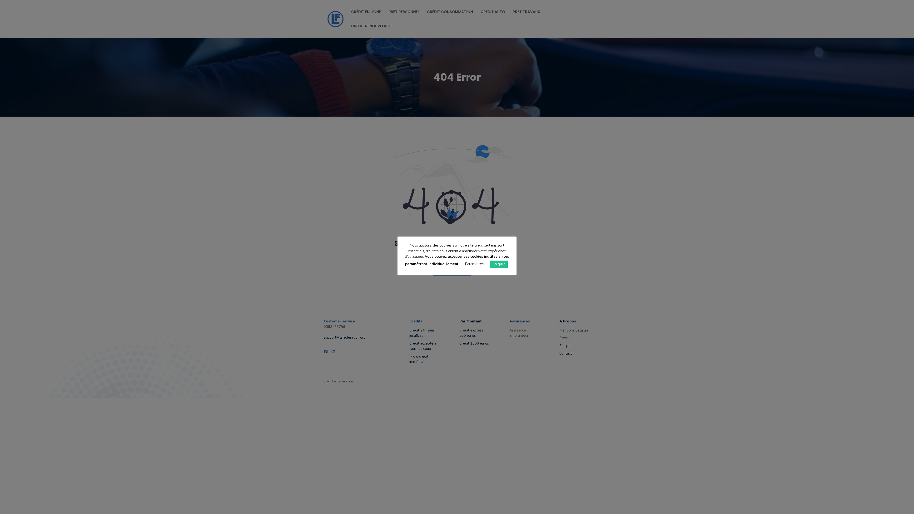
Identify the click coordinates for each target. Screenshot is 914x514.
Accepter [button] (498, 264)
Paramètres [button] (474, 264)
